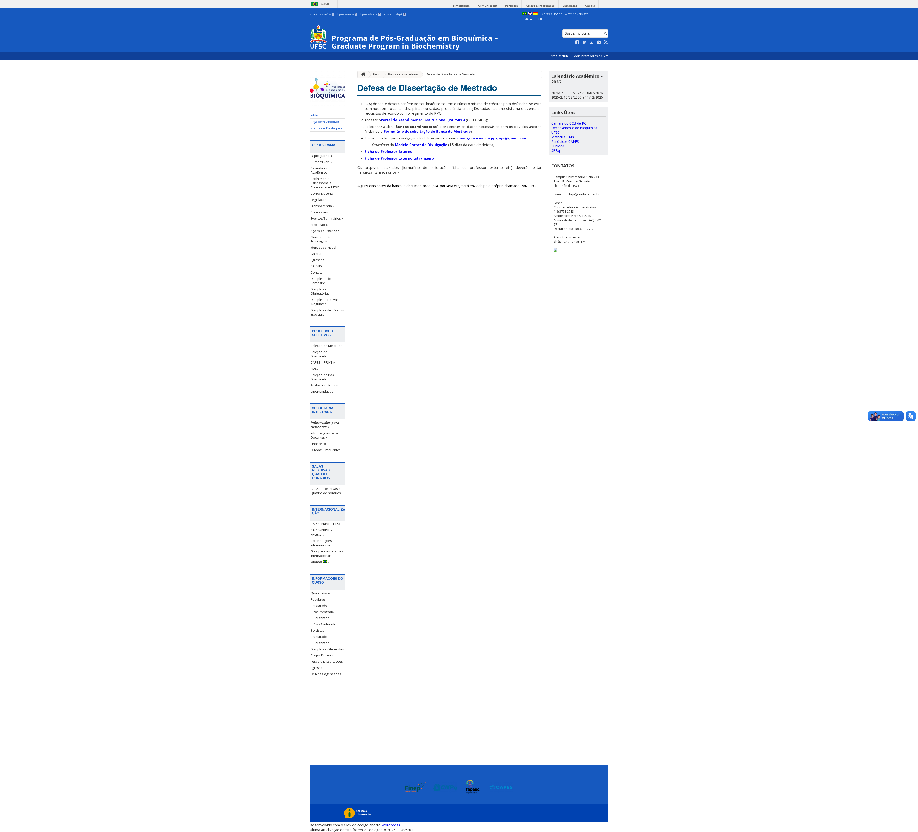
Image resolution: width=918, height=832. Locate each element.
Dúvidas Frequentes (326, 450)
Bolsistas (317, 630)
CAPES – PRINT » (323, 362)
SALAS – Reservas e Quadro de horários (326, 490)
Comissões (319, 212)
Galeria (316, 254)
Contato (317, 272)
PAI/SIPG (317, 266)
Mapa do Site (534, 19)
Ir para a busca (370, 14)
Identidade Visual (323, 247)
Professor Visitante (325, 385)
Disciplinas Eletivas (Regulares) (325, 302)
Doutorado (321, 618)
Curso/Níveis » (321, 162)
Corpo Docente (322, 193)
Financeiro (318, 443)
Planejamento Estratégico (321, 239)
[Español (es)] (535, 14)
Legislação (570, 6)
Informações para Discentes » (325, 424)
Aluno (376, 74)
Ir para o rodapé (394, 14)
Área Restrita (560, 56)
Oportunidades (322, 391)
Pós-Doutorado (324, 624)
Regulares (318, 599)
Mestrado (320, 605)
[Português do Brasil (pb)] (524, 14)
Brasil (325, 4)
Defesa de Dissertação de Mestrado (450, 74)
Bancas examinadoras (403, 74)
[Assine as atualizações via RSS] (606, 42)
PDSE (314, 368)
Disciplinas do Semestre (321, 280)
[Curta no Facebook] (577, 42)
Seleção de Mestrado (327, 345)
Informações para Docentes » (324, 435)
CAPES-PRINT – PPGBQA (321, 532)
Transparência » (322, 206)
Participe (511, 6)
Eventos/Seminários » (327, 218)
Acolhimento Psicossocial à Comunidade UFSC (325, 182)
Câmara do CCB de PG (568, 123)
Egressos (317, 260)
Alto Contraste (576, 14)
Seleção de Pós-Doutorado (323, 377)
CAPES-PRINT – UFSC (326, 524)
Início (314, 115)
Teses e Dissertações (327, 661)
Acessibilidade (552, 14)
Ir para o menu (347, 14)
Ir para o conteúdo (322, 14)
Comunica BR (487, 6)
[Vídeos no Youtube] (592, 42)
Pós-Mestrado (323, 612)
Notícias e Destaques (326, 128)
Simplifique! (461, 6)
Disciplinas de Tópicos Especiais (327, 312)
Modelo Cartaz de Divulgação (421, 144)
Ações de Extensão (325, 231)
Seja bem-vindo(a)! (325, 122)
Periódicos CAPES (565, 141)
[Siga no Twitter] (584, 42)
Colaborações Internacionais (321, 543)
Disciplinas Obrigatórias (320, 291)
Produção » (319, 224)
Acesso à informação (540, 6)
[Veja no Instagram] (599, 42)
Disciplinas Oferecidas (327, 649)
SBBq (555, 150)
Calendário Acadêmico (319, 170)
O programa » (321, 156)
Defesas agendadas (326, 674)
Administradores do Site (591, 56)
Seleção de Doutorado (319, 354)
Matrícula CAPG (563, 137)
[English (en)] (530, 14)
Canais (590, 6)
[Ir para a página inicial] (362, 74)
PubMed (557, 146)
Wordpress (391, 824)
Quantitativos (321, 593)
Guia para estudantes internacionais (327, 553)
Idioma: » (320, 562)
